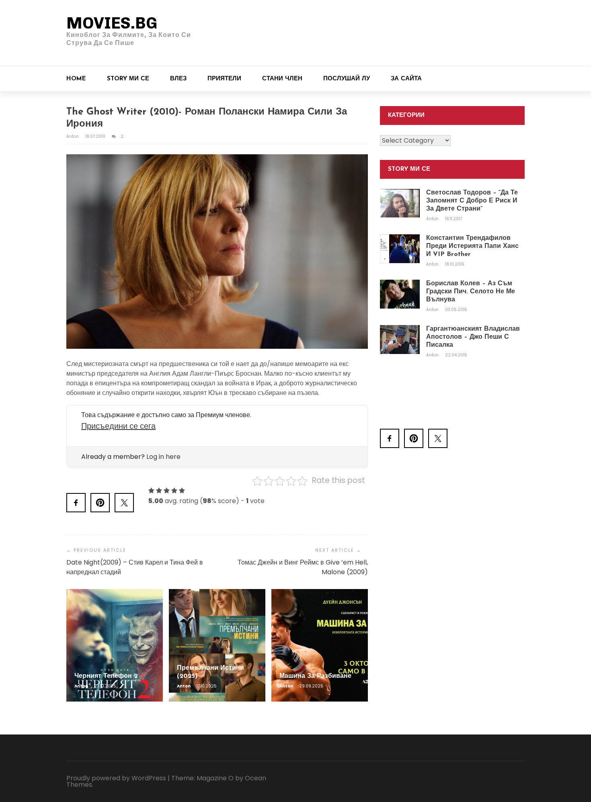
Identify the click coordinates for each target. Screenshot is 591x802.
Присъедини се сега (118, 426)
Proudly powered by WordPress (116, 778)
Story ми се (128, 79)
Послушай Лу (346, 79)
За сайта (406, 79)
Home (76, 79)
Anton (73, 136)
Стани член (282, 79)
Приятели (224, 79)
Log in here (163, 456)
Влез (178, 79)
